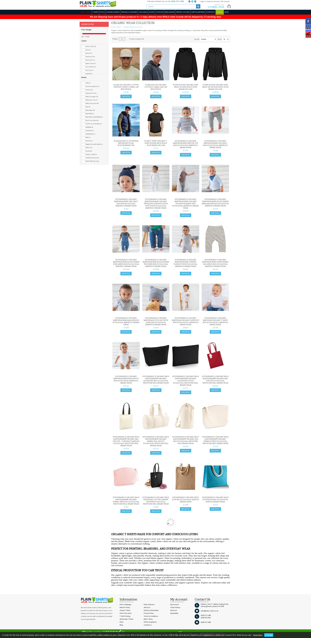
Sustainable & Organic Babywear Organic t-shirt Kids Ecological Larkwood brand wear (215, 321)
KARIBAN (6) (89, 127)
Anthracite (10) (90, 56)
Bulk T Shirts (148, 619)
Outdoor (159, 12)
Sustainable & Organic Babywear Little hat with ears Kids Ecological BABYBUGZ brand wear (156, 321)
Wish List (173, 610)
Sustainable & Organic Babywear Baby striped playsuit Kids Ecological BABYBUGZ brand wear (185, 263)
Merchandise (170, 12)
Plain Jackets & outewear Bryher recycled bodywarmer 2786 (126, 143)
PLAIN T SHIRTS (116, 27)
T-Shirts (96, 12)
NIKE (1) (88, 137)
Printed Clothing (183, 12)
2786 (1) (88, 83)
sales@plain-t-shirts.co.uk (209, 611)
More (227, 12)
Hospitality (210, 12)
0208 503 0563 (206, 618)
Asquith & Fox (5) (91, 93)
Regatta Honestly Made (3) (94, 144)
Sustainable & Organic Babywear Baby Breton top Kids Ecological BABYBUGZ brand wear (185, 144)
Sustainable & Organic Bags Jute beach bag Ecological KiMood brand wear (215, 499)
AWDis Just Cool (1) (91, 100)
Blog (121, 625)
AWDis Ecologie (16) (92, 96)
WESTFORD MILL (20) (92, 161)
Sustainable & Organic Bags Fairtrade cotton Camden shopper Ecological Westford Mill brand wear (156, 500)
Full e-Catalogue (125, 604)
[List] (120, 39)
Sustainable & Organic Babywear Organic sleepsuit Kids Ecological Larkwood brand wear (185, 321)
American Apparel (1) (92, 86)
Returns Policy (125, 607)
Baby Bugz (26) (90, 110)
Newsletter (174, 613)
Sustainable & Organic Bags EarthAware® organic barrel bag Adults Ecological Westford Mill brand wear (156, 441)
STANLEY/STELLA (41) (92, 158)
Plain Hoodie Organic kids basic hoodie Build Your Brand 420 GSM (185, 87)
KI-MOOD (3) (89, 130)
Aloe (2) (88, 50)
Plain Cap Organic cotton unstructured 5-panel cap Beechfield (126, 87)
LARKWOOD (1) (90, 134)
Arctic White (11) (91, 67)
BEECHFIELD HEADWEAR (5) (94, 117)
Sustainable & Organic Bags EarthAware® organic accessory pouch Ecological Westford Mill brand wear (185, 380)
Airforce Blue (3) (91, 46)
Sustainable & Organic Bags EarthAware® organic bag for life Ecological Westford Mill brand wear (215, 379)
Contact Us (148, 625)
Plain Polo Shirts (126, 613)
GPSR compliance (150, 622)
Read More (258, 635)
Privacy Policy (149, 613)
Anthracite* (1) (90, 60)
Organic (219, 12)
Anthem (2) (89, 90)
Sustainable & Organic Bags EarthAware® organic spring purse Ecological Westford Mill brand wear (215, 440)
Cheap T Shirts (125, 610)
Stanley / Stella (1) (91, 154)
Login (202, 1)
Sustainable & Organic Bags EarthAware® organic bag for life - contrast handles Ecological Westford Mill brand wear (126, 441)
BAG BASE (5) (90, 113)
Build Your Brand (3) (92, 120)
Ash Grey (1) (89, 70)
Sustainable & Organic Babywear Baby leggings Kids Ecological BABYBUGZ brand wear (215, 144)
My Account (174, 604)
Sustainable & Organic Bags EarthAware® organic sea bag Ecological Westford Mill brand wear (185, 440)
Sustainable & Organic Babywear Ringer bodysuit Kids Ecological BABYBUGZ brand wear (126, 379)
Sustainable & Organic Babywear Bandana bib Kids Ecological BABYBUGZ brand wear (126, 321)
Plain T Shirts (86, 12)
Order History (175, 607)
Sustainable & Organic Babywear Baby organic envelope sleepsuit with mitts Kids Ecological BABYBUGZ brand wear (156, 203)
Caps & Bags (143, 12)
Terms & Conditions (151, 616)
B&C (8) (88, 107)
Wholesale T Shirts (126, 619)
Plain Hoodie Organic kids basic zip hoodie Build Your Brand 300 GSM (215, 87)
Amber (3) (89, 53)
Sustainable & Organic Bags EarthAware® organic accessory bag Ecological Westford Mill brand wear (156, 379)
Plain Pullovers (149, 604)
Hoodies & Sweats (113, 12)
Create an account (212, 1)
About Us (147, 607)
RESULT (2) (89, 147)
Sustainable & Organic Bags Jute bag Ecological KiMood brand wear (185, 499)
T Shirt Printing (125, 616)
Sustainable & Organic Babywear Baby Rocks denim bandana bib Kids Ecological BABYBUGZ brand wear (215, 202)
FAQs (121, 622)
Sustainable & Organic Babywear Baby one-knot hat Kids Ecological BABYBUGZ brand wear (126, 202)
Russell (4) (89, 151)
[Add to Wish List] (133, 80)
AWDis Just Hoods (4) (92, 103)
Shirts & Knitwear (198, 12)
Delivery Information (151, 610)
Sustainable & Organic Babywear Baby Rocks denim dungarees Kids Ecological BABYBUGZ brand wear (126, 263)
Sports (151, 12)
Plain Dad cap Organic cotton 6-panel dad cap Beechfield (155, 87)
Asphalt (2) (89, 73)
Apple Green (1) (91, 63)
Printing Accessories (129, 12)
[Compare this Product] (137, 80)
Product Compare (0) (136, 39)
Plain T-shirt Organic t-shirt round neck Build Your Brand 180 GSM (155, 143)
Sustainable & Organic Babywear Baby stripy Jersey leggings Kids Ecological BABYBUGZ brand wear (215, 263)
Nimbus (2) (89, 141)
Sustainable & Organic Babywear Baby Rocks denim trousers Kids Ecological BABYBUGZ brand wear (156, 263)
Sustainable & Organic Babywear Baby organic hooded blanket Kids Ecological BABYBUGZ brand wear (185, 203)
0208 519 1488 (206, 615)
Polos (102, 12)
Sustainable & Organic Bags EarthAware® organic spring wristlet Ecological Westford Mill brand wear (126, 500)
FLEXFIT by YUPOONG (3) (93, 124)
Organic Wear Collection (132, 27)
